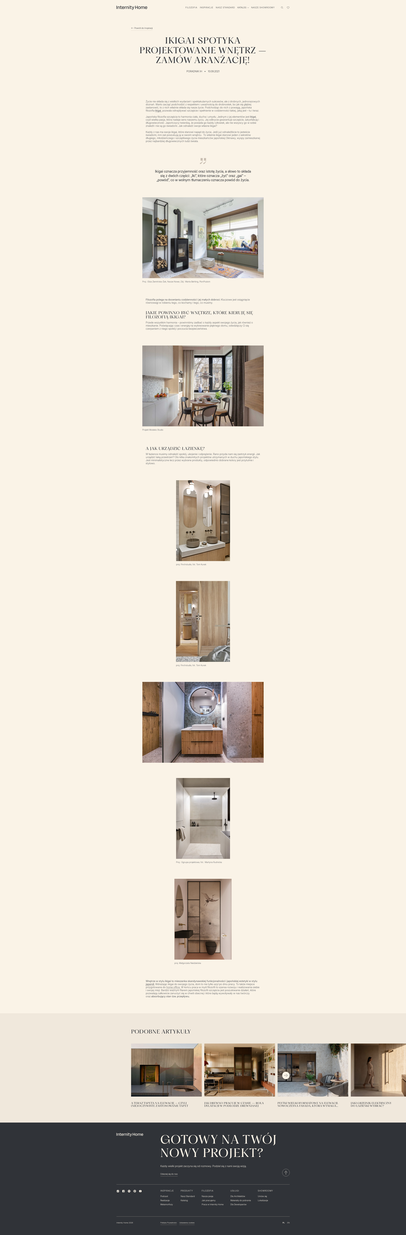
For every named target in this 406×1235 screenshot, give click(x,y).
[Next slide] (286, 1075)
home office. (173, 987)
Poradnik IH (194, 71)
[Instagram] (118, 1191)
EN (288, 1223)
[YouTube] (140, 1191)
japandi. (150, 984)
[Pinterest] (135, 1191)
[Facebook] (123, 1191)
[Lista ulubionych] (288, 7)
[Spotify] (129, 1191)
